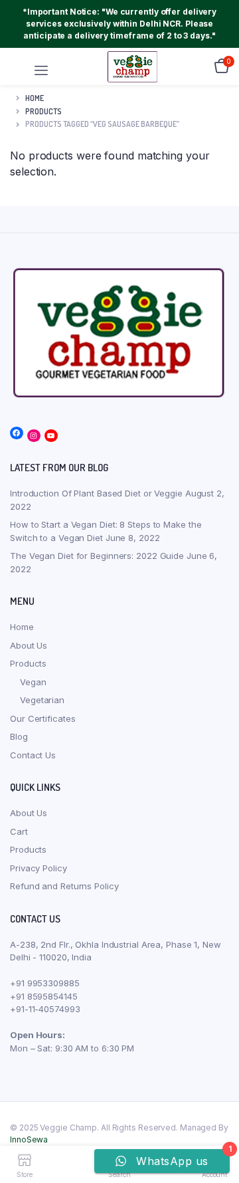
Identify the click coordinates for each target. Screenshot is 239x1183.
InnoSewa (29, 1139)
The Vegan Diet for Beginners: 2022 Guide (97, 555)
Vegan (33, 682)
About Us (28, 645)
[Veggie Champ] (133, 66)
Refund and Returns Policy (64, 886)
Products (28, 663)
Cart (19, 831)
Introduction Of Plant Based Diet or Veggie (96, 493)
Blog (19, 736)
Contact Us (33, 755)
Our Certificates (42, 718)
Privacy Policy (38, 868)
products (43, 111)
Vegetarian (42, 700)
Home (34, 98)
